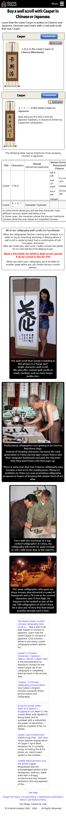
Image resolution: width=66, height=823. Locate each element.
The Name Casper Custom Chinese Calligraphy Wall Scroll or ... (31, 624)
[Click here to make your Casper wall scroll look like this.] (12, 85)
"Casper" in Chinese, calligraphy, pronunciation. (32, 683)
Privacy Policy (29, 796)
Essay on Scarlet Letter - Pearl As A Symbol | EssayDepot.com (30, 708)
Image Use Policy (11, 796)
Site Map (33, 792)
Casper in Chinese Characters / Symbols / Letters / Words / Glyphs (30, 656)
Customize (49, 36)
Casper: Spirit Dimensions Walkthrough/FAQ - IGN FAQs (33, 736)
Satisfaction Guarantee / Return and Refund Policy (42, 798)
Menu (55, 3)
